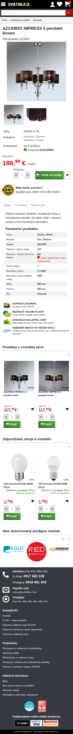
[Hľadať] (69, 13)
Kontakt (7, 615)
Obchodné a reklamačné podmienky (22, 648)
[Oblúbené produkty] (59, 4)
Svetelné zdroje (11, 690)
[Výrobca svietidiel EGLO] (13, 549)
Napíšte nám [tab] (38, 205)
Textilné (40, 140)
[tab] (8, 205)
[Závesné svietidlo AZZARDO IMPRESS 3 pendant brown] (53, 375)
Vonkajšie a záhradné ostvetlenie (20, 694)
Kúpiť (13, 424)
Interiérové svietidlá (20, 20)
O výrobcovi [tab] (21, 205)
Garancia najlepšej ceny (15, 634)
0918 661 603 (29, 582)
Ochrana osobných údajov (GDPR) (21, 666)
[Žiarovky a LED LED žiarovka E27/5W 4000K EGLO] (53, 466)
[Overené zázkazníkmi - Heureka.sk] (29, 706)
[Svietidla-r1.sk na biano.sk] (42, 706)
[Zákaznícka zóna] (53, 4)
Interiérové (29, 136)
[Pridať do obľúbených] (67, 175)
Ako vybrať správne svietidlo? (18, 685)
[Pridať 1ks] (27, 175)
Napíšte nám (23, 191)
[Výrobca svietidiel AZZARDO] (59, 549)
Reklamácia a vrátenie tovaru (18, 657)
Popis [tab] (7, 205)
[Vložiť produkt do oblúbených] (32, 409)
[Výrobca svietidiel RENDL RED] (36, 551)
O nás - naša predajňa (15, 620)
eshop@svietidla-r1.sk (24, 592)
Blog (5, 681)
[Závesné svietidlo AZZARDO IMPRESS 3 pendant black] (19, 375)
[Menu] (4, 4)
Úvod (4, 20)
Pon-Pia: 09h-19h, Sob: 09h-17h (30, 601)
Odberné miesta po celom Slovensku (22, 629)
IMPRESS (30, 131)
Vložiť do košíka (51, 175)
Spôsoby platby (11, 653)
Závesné (37, 20)
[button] (64, 355)
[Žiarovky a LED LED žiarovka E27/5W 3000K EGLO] (19, 466)
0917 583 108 (28, 576)
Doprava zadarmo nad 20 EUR (19, 625)
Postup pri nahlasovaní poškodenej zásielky (26, 662)
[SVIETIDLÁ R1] (19, 4)
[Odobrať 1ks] (16, 175)
